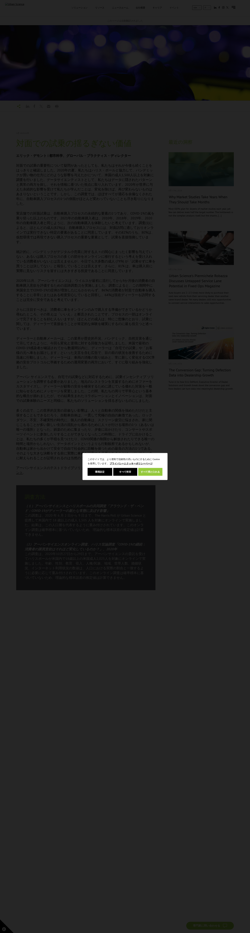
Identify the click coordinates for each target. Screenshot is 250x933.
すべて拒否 (125, 471)
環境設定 (100, 471)
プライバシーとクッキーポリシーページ (131, 463)
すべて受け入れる (150, 471)
